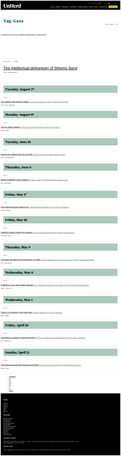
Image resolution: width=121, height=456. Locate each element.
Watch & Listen (83, 6)
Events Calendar (8, 418)
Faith (4, 408)
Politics (5, 403)
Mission (58, 6)
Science (5, 406)
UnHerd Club (103, 6)
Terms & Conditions (8, 423)
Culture (5, 405)
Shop (96, 6)
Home (52, 6)
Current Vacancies (8, 428)
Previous (13, 377)
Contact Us (6, 429)
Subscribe (113, 6)
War (4, 409)
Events (91, 6)
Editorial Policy (7, 434)
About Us (6, 432)
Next (11, 391)
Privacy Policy (7, 424)
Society (5, 411)
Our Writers (73, 6)
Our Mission (6, 421)
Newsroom (65, 6)
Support (5, 431)
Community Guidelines (9, 426)
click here (10, 442)
